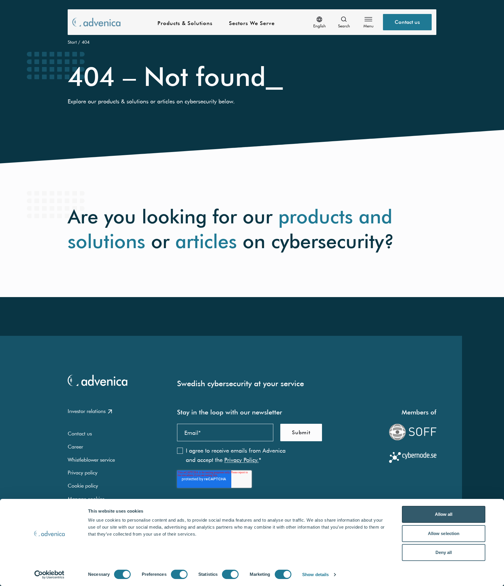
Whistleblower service (91, 459)
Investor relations (87, 411)
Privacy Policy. (241, 459)
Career (75, 446)
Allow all (444, 514)
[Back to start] (96, 22)
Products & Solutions (185, 23)
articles (206, 241)
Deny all (443, 552)
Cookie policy (83, 485)
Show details (315, 574)
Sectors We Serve (252, 23)
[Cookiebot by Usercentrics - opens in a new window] (49, 574)
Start (72, 42)
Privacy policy (82, 472)
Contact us (407, 22)
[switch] (179, 574)
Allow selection (444, 533)
